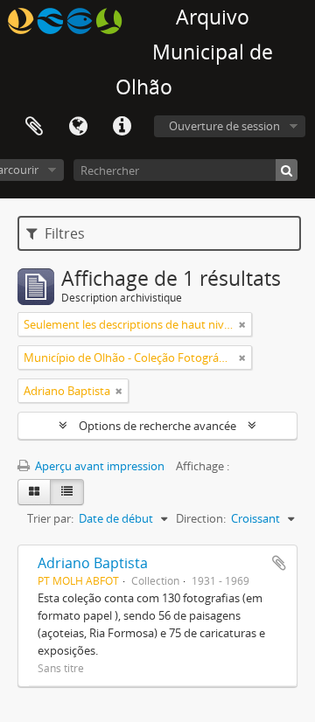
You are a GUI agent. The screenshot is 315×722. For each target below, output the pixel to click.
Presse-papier (34, 127)
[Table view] (67, 492)
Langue (78, 127)
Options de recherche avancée (157, 426)
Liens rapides (122, 127)
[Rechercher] (287, 170)
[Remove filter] (242, 324)
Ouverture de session (224, 126)
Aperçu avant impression (98, 466)
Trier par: (50, 518)
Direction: (201, 518)
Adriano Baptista (93, 563)
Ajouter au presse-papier (279, 563)
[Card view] (34, 492)
